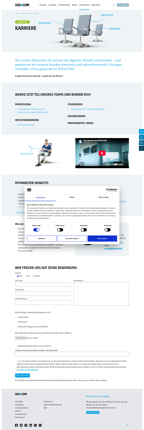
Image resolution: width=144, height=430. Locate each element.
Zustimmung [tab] (40, 197)
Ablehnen (41, 238)
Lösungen (42, 5)
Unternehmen (84, 5)
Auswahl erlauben (72, 238)
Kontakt (124, 5)
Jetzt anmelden (92, 412)
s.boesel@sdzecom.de (113, 249)
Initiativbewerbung (26, 125)
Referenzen (96, 5)
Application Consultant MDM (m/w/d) (33, 113)
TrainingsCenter (64, 5)
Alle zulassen (102, 238)
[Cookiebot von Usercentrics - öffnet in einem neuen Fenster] (108, 190)
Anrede (18, 273)
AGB (45, 408)
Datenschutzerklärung (29, 370)
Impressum (48, 402)
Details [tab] (72, 197)
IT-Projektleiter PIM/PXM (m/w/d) (31, 109)
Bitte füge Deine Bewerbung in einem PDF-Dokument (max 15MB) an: (43, 333)
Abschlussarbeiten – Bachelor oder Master (88, 109)
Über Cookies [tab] (104, 197)
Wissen (74, 5)
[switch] (60, 229)
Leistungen (52, 5)
